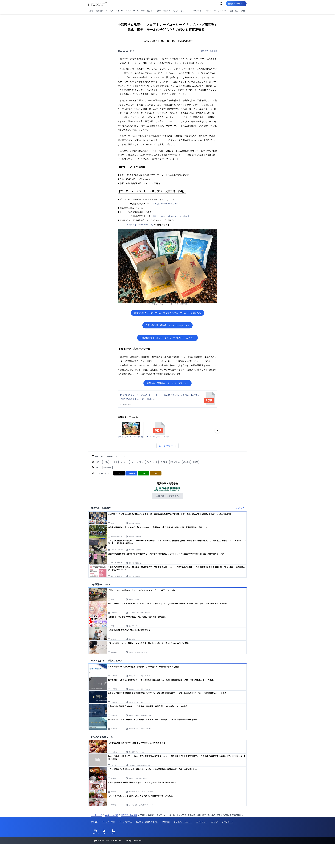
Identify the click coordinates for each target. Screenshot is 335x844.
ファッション (197, 11)
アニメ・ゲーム (132, 11)
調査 (243, 11)
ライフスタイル (220, 11)
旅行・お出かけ (163, 11)
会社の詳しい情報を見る (167, 496)
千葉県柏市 (107, 467)
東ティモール (175, 462)
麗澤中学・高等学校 (209, 51)
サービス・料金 (108, 822)
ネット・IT (185, 11)
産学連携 (186, 462)
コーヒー (124, 462)
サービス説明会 (125, 822)
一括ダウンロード (169, 446)
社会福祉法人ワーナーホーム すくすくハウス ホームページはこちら (167, 312)
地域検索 (99, 11)
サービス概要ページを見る (315, 838)
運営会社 (94, 822)
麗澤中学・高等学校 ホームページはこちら (167, 383)
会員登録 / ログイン (236, 3)
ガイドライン (201, 822)
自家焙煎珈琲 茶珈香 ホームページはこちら (167, 325)
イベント (114, 462)
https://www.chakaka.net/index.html (171, 216)
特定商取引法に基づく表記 (147, 822)
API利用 (214, 822)
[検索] (221, 3)
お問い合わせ (227, 822)
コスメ (208, 11)
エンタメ (109, 11)
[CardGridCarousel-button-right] (217, 430)
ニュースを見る (236, 508)
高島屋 (195, 462)
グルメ (175, 11)
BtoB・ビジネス (147, 11)
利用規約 (166, 822)
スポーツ (119, 11)
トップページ (96, 815)
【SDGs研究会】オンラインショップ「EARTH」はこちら (167, 338)
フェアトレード (151, 462)
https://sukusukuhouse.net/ (165, 203)
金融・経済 (234, 11)
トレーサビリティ (136, 462)
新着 (91, 11)
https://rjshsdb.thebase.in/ (140, 224)
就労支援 (164, 462)
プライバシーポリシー (183, 822)
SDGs (106, 462)
